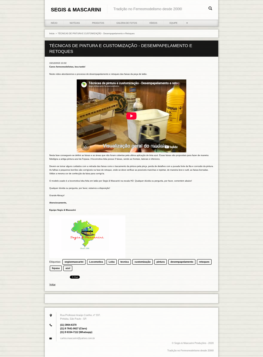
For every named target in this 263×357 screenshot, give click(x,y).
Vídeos (153, 23)
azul (67, 268)
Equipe (173, 23)
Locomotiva (96, 262)
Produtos (98, 23)
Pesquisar (210, 9)
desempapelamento (181, 262)
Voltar (52, 284)
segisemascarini (74, 262)
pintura (160, 262)
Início (54, 23)
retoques (204, 262)
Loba (112, 262)
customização (143, 262)
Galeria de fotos (126, 23)
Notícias (75, 23)
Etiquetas (54, 262)
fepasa (56, 268)
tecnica (124, 262)
